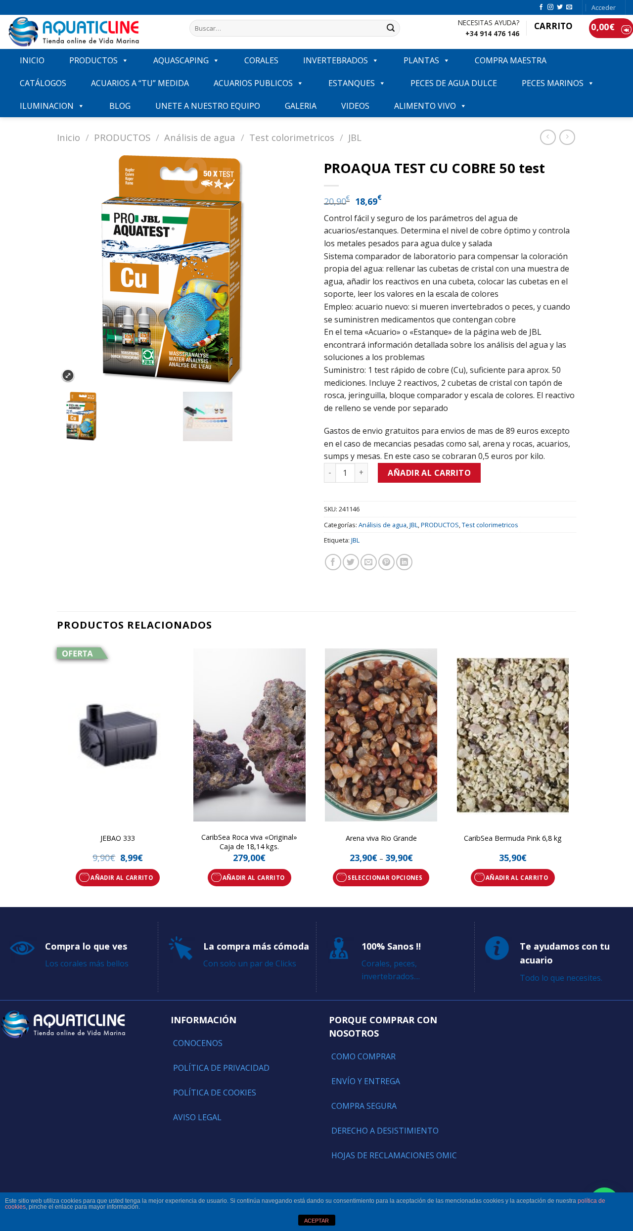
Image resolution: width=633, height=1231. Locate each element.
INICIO (32, 60)
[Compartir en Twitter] (351, 562)
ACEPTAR (316, 1221)
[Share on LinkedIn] (404, 562)
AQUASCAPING (181, 60)
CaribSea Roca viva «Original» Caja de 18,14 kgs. (249, 842)
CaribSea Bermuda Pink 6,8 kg (513, 838)
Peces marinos (553, 83)
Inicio (68, 137)
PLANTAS (421, 60)
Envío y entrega (365, 1081)
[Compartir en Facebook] (333, 562)
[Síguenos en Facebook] (541, 7)
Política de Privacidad (221, 1067)
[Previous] (57, 774)
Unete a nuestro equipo (207, 105)
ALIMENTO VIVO (425, 105)
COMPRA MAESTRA (510, 60)
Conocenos (198, 1043)
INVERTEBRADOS (335, 60)
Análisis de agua (199, 137)
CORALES (261, 60)
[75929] (119, 416)
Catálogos (43, 83)
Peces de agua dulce (453, 83)
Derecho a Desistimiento (385, 1130)
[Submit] (390, 28)
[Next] (573, 774)
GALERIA (300, 105)
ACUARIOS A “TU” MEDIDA (140, 83)
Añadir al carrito (429, 472)
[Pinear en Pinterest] (386, 562)
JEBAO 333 (117, 838)
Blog (120, 105)
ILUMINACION (47, 105)
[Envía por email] (369, 562)
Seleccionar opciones (385, 877)
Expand (68, 375)
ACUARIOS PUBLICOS (253, 83)
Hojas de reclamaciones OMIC (394, 1155)
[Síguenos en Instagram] (550, 7)
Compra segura (364, 1105)
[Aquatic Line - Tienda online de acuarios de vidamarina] (91, 32)
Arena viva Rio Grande (381, 838)
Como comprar (363, 1056)
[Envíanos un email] (569, 7)
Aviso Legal (197, 1117)
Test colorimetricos (291, 137)
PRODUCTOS (93, 60)
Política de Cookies (214, 1092)
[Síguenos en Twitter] (560, 7)
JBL (355, 137)
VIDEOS (355, 105)
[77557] (246, 416)
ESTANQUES (351, 83)
